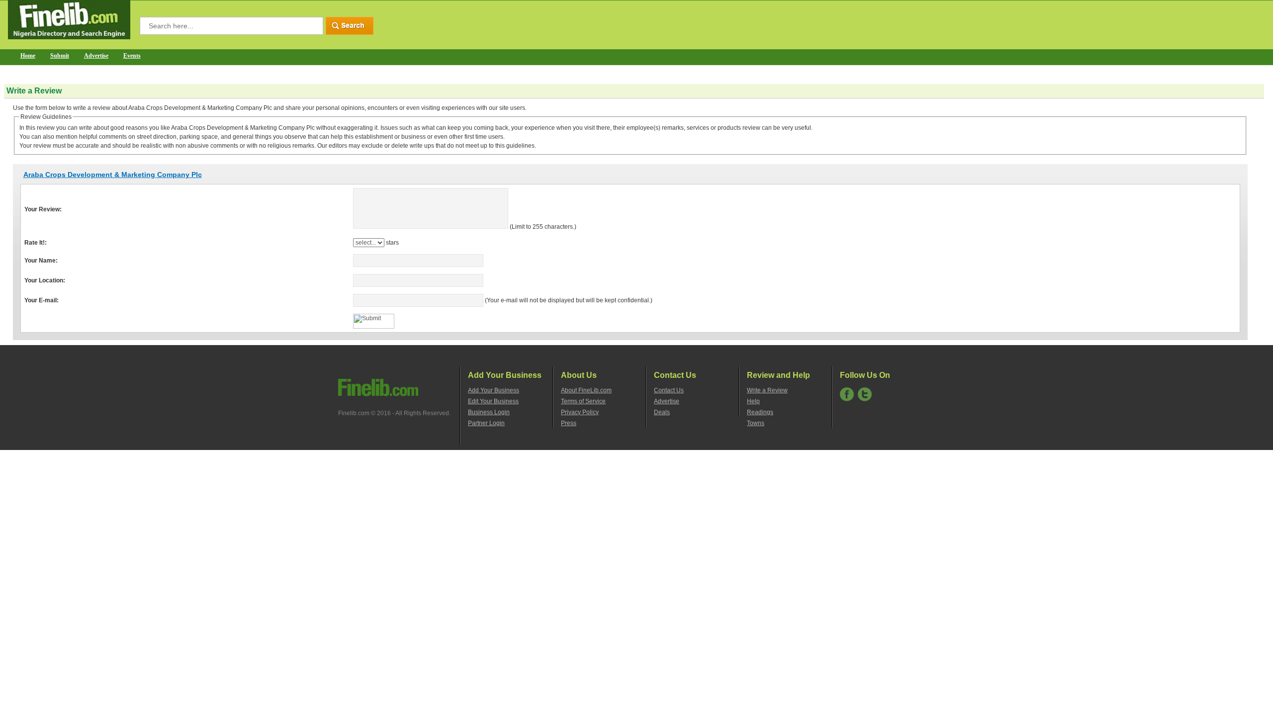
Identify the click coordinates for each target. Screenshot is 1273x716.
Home (27, 55)
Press (568, 423)
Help (753, 401)
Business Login (489, 412)
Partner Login (486, 423)
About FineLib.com (586, 390)
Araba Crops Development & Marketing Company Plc (112, 175)
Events (132, 55)
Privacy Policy (580, 412)
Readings (760, 412)
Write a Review (767, 390)
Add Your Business (493, 390)
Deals (662, 412)
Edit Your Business (493, 401)
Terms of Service (583, 401)
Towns (755, 423)
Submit (59, 55)
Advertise (96, 55)
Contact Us (669, 390)
